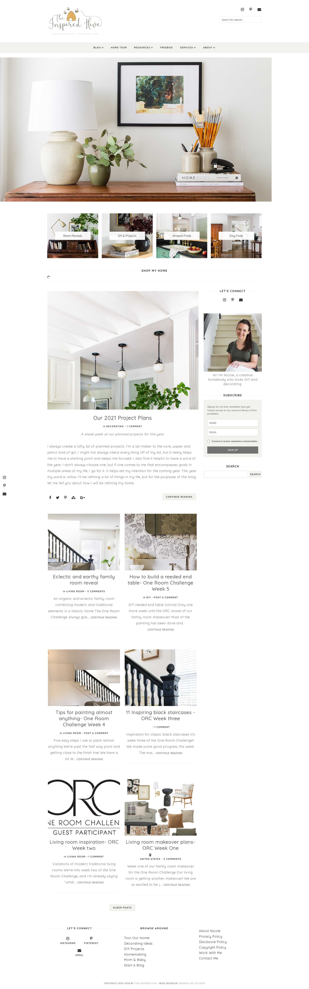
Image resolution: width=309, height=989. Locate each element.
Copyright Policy (212, 947)
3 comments (172, 859)
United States (150, 859)
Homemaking (135, 954)
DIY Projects (134, 949)
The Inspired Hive (145, 983)
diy (148, 597)
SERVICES (186, 47)
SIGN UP (233, 450)
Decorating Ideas (138, 943)
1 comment (134, 426)
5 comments (96, 591)
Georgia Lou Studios (192, 983)
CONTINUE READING (179, 496)
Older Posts (122, 907)
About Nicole (209, 931)
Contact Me (208, 958)
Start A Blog (134, 965)
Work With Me (210, 953)
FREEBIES (166, 47)
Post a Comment (166, 597)
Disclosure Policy (213, 942)
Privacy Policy (210, 936)
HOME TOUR (119, 47)
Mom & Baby (135, 960)
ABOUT (207, 47)
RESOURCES (142, 47)
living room (75, 591)
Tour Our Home (136, 938)
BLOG (97, 47)
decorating (115, 426)
